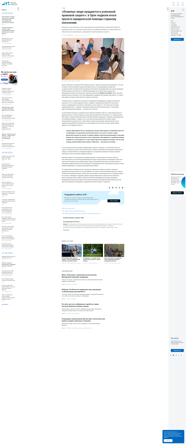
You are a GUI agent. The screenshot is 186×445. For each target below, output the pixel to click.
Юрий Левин (70, 35)
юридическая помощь (80, 211)
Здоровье (74, 284)
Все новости (5, 304)
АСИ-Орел (64, 35)
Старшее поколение (79, 35)
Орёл (65, 208)
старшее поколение (69, 211)
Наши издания (174, 32)
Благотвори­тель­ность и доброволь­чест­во (76, 263)
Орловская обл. (71, 208)
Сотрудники (174, 24)
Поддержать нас (175, 35)
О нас (172, 20)
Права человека (75, 313)
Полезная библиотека (176, 31)
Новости (64, 284)
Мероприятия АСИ (175, 27)
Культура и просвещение (115, 263)
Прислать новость (175, 28)
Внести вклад (113, 201)
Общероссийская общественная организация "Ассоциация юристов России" (83, 213)
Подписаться (177, 39)
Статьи (63, 8)
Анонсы (63, 298)
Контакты (173, 23)
